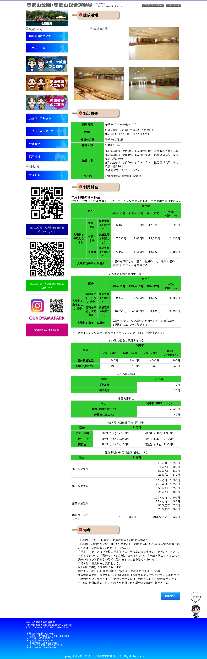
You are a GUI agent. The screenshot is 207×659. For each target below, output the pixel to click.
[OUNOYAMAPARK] (47, 315)
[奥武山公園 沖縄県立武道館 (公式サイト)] (60, 5)
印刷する (170, 596)
